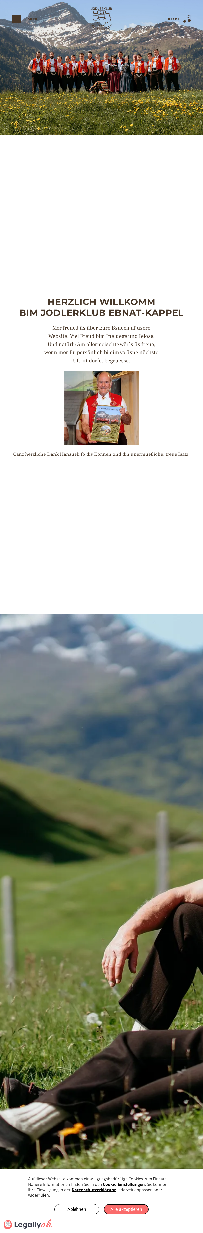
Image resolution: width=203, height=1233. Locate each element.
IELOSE (174, 19)
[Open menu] (16, 19)
